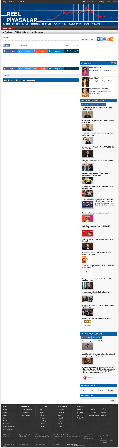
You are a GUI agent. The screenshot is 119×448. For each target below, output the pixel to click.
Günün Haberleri (26, 409)
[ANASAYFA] (27, 12)
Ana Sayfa (87, 1)
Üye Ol (94, 1)
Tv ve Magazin (44, 421)
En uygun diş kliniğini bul (106, 435)
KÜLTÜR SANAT (94, 415)
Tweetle (27, 51)
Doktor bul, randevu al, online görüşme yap (74, 435)
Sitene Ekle (8, 429)
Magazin (61, 421)
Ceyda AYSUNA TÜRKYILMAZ (100, 83)
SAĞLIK (103, 409)
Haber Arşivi (25, 412)
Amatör (42, 424)
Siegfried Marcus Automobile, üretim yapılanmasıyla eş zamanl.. (95, 174)
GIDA (78, 415)
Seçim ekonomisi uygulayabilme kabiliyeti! (97, 200)
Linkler (5, 415)
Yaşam (60, 424)
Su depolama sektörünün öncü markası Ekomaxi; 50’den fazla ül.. (96, 293)
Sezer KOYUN (94, 73)
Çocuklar (42, 418)
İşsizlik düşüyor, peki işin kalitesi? (100, 76)
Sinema (42, 427)
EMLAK (103, 415)
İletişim (5, 409)
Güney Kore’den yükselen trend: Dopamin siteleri (100, 87)
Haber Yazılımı (23, 445)
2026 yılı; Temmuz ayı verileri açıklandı (96, 318)
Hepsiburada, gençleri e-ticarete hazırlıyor (97, 213)
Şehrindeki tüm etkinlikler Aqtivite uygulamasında (88, 436)
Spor (41, 409)
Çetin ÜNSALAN (95, 94)
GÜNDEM (80, 409)
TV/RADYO (80, 418)
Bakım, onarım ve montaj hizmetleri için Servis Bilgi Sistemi (107, 440)
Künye (108, 1)
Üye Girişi (101, 1)
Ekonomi (61, 412)
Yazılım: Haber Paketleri (78, 445)
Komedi (60, 418)
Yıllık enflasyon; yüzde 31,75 (92, 341)
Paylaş (12, 51)
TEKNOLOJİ (92, 412)
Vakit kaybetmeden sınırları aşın (9, 435)
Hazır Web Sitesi (40, 445)
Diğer (60, 427)
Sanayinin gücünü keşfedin (8, 445)
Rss (4, 418)
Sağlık (42, 415)
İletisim (115, 1)
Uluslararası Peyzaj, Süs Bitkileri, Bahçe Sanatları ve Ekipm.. (96, 253)
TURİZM (103, 412)
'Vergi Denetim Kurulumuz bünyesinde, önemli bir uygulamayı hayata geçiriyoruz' (98, 355)
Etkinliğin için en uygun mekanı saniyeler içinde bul (42, 436)
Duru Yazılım (55, 445)
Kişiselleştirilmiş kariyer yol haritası (26, 435)
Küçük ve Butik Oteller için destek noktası (58, 435)
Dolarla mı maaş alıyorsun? (98, 97)
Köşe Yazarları (25, 415)
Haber (42, 412)
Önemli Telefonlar (8, 427)
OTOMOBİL (80, 412)
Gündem (61, 409)
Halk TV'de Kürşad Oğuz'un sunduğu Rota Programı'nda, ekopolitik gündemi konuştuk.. (104, 203)
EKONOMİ (92, 409)
